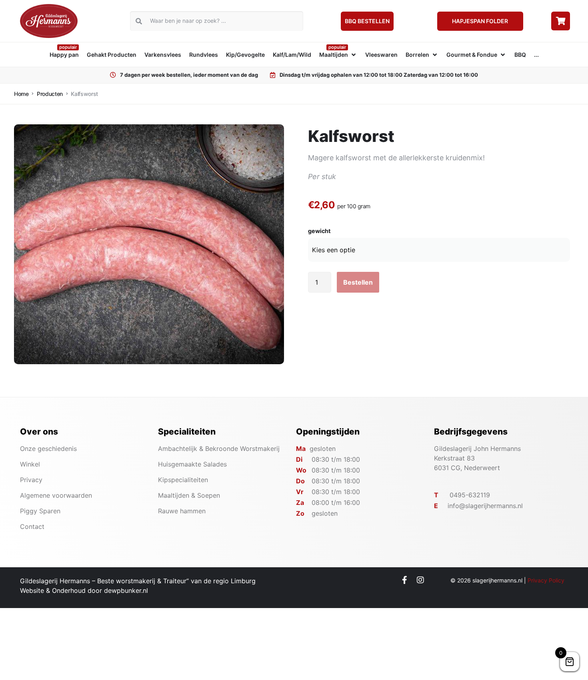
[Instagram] (420, 580)
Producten (50, 93)
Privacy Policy (546, 580)
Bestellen (358, 282)
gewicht (319, 231)
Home (21, 93)
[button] (338, 54)
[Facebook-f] (405, 580)
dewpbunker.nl (126, 590)
